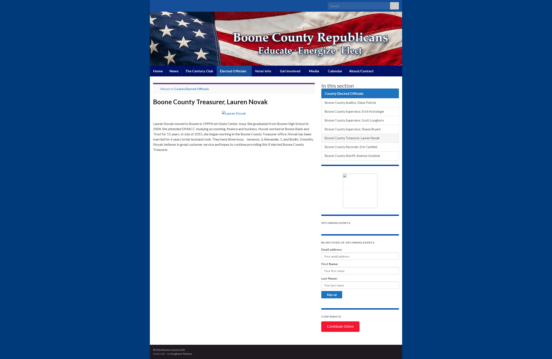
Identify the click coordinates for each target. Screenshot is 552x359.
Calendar (335, 71)
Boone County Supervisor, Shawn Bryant (353, 129)
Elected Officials (233, 71)
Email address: (331, 249)
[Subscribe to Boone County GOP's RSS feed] (155, 5)
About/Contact (361, 71)
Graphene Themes (181, 353)
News (174, 71)
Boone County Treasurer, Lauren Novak (352, 138)
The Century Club (199, 71)
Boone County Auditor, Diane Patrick (350, 102)
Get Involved (290, 71)
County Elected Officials (191, 89)
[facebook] (162, 5)
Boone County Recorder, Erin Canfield (351, 147)
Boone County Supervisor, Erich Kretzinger (354, 111)
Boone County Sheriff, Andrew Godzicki (352, 156)
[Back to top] (542, 349)
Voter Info (263, 71)
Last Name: (329, 278)
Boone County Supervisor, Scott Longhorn (354, 120)
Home (158, 71)
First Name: (329, 264)
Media (314, 71)
